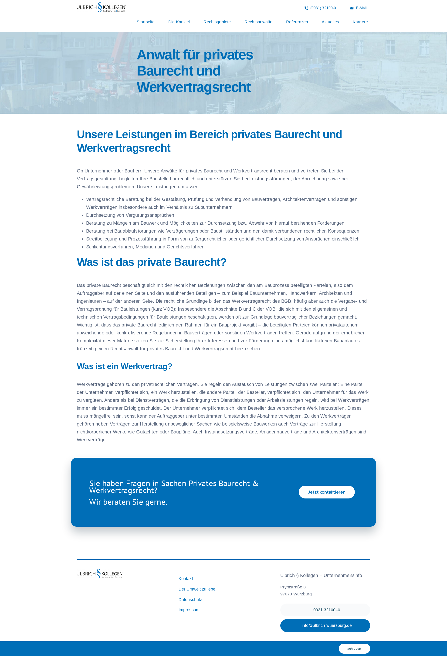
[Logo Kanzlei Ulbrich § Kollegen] (101, 4)
